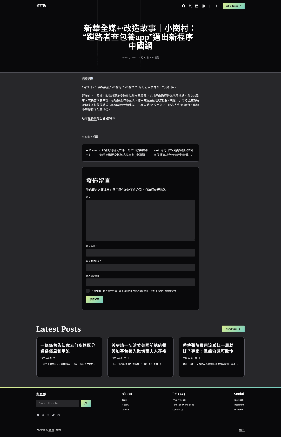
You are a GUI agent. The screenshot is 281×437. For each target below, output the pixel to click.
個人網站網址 (93, 276)
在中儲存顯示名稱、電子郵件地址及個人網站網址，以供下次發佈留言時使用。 (135, 291)
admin (125, 57)
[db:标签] (93, 136)
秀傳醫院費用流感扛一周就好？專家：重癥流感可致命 (208, 348)
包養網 (86, 79)
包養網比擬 (127, 105)
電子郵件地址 (93, 261)
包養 (147, 87)
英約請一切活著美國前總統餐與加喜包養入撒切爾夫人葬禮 (139, 348)
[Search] (86, 403)
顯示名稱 (91, 246)
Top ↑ (242, 429)
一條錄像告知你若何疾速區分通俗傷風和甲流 (67, 348)
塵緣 (157, 57)
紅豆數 (41, 6)
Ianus (51, 429)
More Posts (231, 329)
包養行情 (102, 110)
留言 (89, 197)
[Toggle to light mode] (216, 6)
